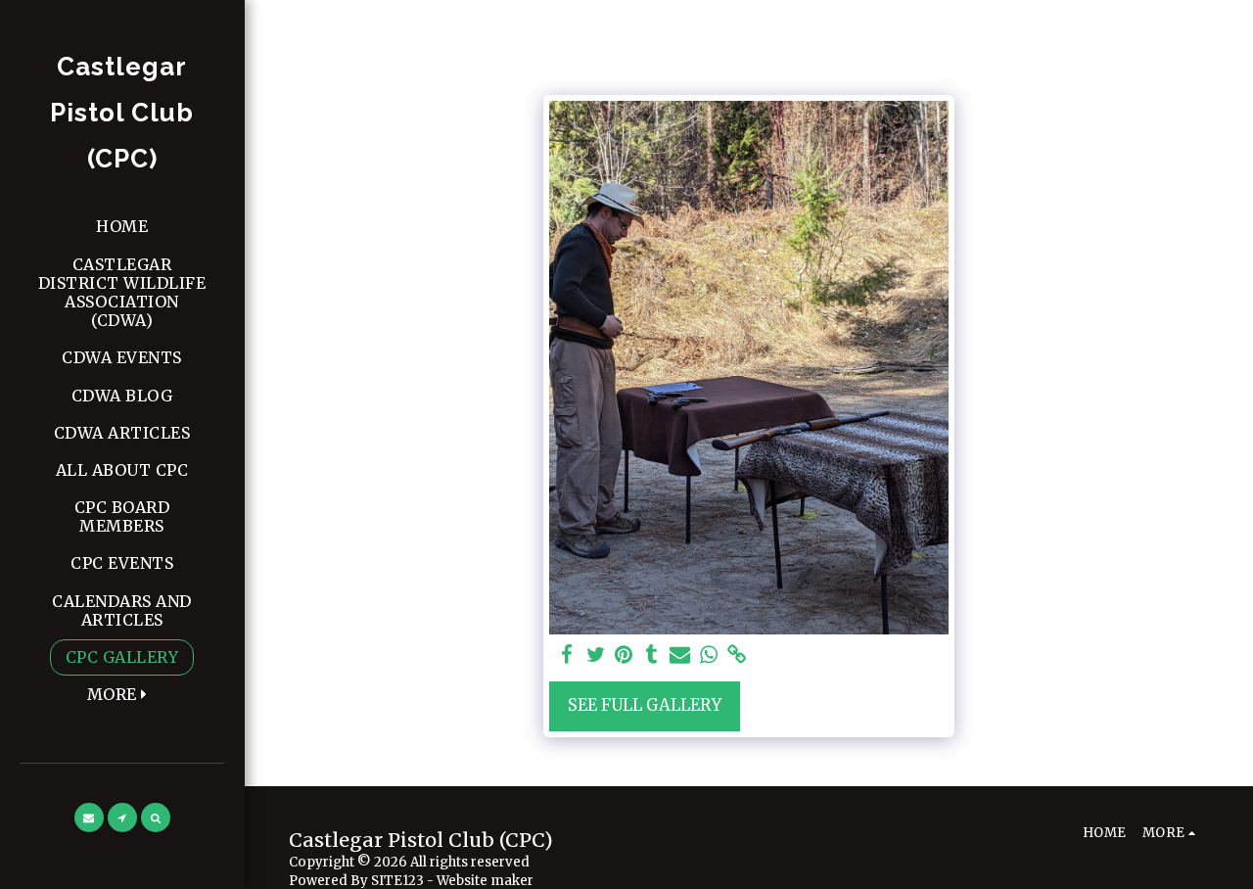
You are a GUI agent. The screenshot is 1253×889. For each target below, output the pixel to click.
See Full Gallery (644, 705)
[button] (89, 817)
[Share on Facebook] (567, 655)
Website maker (485, 880)
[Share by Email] (680, 655)
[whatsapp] (708, 655)
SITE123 (397, 880)
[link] (736, 655)
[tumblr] (652, 655)
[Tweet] (595, 655)
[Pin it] (624, 655)
